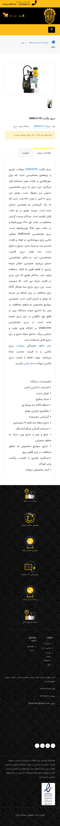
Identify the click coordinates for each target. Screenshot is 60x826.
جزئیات (25, 152)
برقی (22, 42)
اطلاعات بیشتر (44, 152)
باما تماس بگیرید (23, 2)
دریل (15, 126)
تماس (27, 363)
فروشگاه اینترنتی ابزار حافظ (38, 42)
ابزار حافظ (45, 346)
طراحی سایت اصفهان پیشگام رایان (30, 815)
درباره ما (47, 643)
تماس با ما (46, 648)
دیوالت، (20, 346)
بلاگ (49, 665)
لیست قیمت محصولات (47, 656)
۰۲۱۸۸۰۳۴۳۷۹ (9, 4)
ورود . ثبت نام (16, 15)
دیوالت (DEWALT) (42, 126)
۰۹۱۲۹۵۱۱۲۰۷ (24, 4)
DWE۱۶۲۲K (31, 169)
